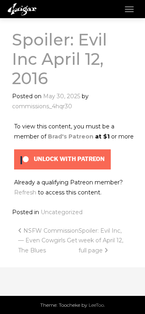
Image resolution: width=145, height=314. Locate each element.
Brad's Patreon (70, 136)
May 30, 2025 (61, 96)
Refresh (25, 192)
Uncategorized (62, 212)
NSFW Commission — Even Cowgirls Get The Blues (48, 240)
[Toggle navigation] (129, 9)
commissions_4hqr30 (42, 106)
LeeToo (96, 305)
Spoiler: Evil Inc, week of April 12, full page (101, 240)
